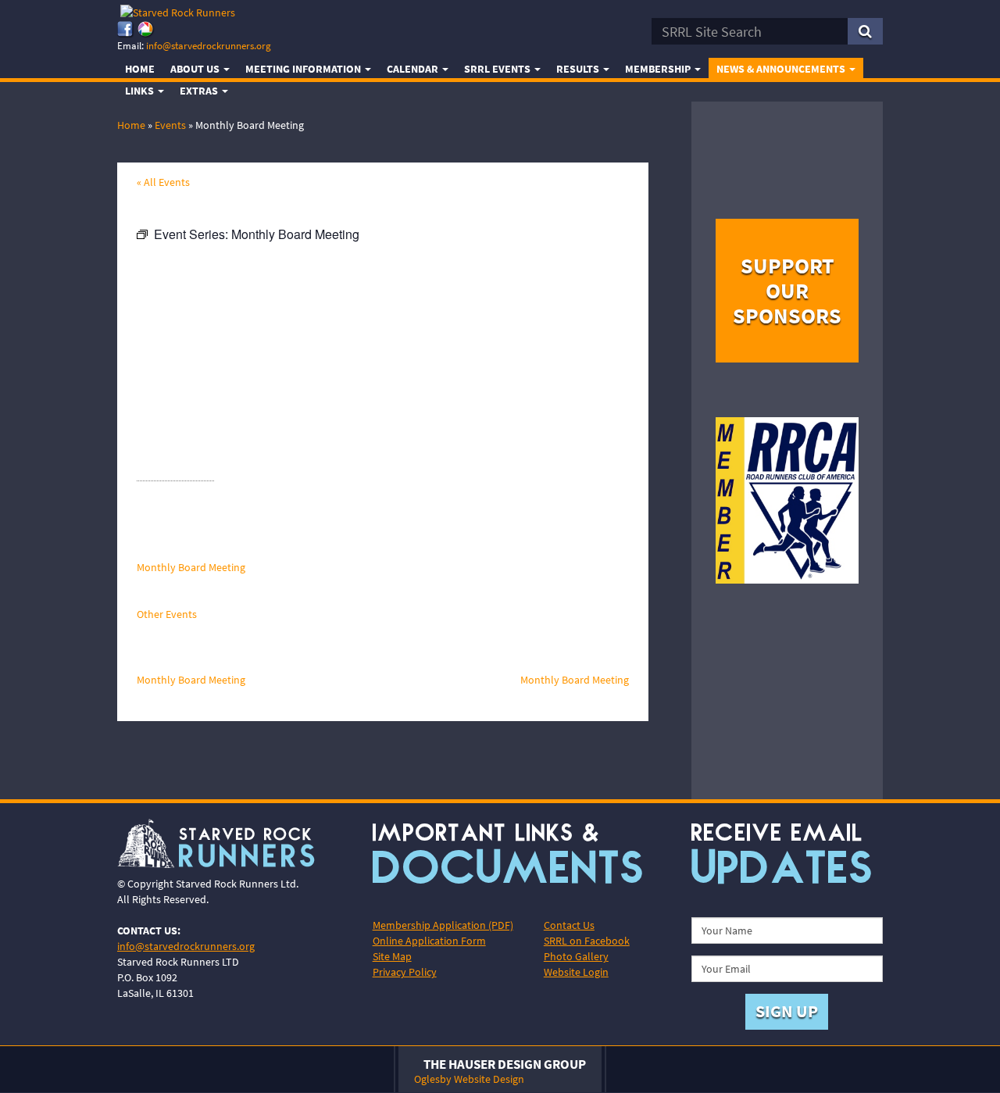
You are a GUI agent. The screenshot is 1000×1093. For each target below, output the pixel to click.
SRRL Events (498, 69)
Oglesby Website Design (469, 1079)
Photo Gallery (576, 956)
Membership (659, 69)
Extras (200, 91)
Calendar (414, 69)
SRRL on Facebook (587, 941)
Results (579, 69)
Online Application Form (429, 941)
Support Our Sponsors (787, 291)
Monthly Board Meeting (191, 567)
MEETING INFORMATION (304, 69)
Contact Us (569, 925)
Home (140, 69)
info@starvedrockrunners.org (208, 45)
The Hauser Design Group (504, 1064)
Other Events (167, 614)
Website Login (576, 972)
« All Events (163, 182)
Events (170, 125)
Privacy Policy (405, 972)
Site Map (392, 956)
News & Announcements (782, 69)
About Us (196, 69)
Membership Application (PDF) (443, 925)
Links (140, 91)
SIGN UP (786, 1011)
